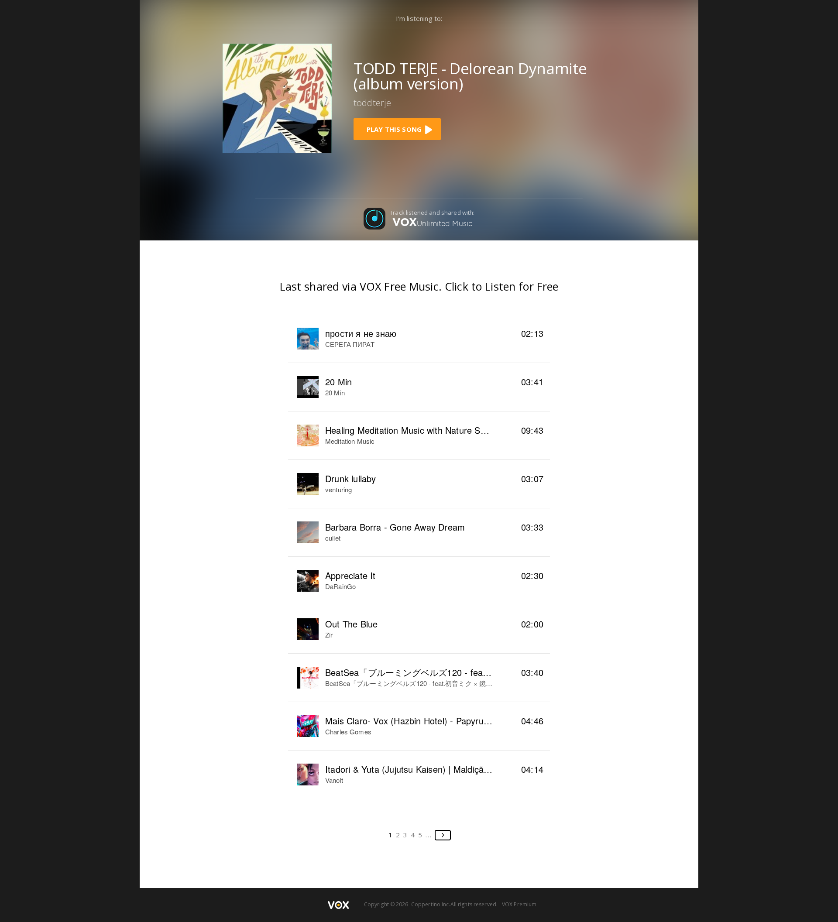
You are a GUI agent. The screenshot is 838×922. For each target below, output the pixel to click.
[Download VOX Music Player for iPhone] (277, 97)
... (429, 834)
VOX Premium (519, 904)
